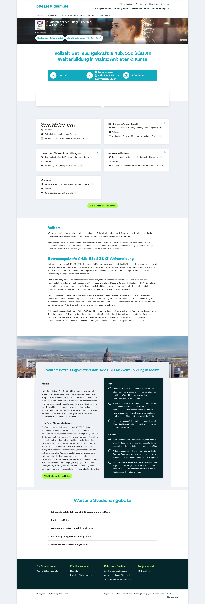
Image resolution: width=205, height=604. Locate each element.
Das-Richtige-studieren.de (115, 571)
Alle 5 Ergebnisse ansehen (102, 205)
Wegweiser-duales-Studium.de (117, 575)
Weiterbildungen (159, 8)
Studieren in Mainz (60, 520)
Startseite (39, 15)
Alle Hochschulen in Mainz (57, 476)
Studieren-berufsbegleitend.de (117, 579)
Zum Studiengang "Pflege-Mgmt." (84, 37)
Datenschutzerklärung (123, 594)
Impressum (108, 594)
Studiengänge (120, 8)
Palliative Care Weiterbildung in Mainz (69, 544)
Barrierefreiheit (159, 594)
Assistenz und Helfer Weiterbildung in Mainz (72, 528)
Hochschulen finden (140, 8)
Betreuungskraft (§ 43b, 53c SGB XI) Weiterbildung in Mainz (80, 511)
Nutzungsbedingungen (142, 594)
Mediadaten (75, 571)
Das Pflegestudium (101, 8)
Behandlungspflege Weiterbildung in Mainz (72, 536)
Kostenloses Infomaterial (50, 37)
